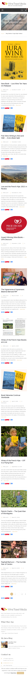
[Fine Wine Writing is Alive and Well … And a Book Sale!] (14, 123)
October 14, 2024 (16, 89)
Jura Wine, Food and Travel (12, 642)
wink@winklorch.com (8, 663)
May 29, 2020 (15, 295)
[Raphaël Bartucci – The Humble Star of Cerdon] (14, 549)
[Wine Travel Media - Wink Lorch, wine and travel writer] (14, 4)
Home (2, 33)
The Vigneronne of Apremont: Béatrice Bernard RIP (12, 290)
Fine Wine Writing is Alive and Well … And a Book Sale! (12, 137)
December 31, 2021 (17, 192)
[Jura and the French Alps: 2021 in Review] (14, 174)
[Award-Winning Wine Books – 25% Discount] (14, 224)
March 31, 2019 (16, 517)
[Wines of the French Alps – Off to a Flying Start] (14, 441)
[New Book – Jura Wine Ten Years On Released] (14, 60)
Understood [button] (20, 673)
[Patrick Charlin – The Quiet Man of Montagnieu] (14, 498)
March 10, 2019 (16, 568)
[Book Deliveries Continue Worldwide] (14, 380)
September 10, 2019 (17, 466)
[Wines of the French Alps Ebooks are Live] (14, 327)
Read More (13, 673)
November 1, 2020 (16, 243)
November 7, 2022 (16, 142)
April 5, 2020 (15, 401)
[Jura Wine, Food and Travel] (4, 644)
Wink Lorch (5, 89)
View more (18, 105)
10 (22, 594)
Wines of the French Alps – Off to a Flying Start (13, 461)
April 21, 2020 (15, 346)
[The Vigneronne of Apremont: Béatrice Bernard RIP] (14, 277)
